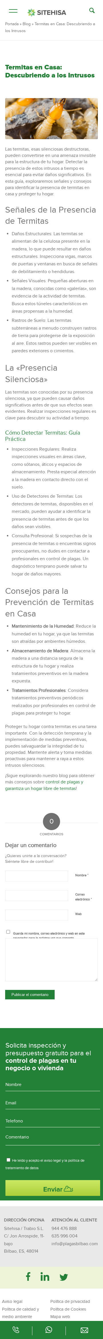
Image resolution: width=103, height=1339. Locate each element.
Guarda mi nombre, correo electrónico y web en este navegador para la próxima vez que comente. (49, 936)
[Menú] (10, 11)
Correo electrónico (83, 897)
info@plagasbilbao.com (75, 1244)
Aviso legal (12, 1301)
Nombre (81, 875)
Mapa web (60, 1316)
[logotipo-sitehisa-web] (46, 12)
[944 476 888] (16, 1331)
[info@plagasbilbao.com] (84, 1331)
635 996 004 (65, 1236)
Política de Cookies (68, 1309)
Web (78, 914)
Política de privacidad (70, 1301)
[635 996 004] (48, 1331)
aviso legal (52, 1160)
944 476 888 (64, 1228)
